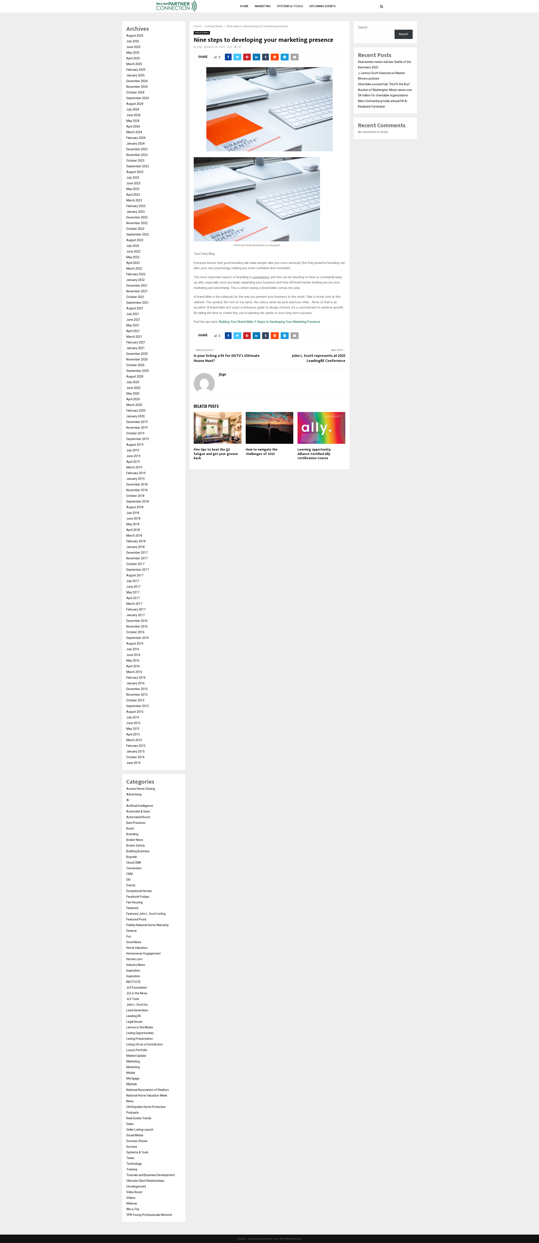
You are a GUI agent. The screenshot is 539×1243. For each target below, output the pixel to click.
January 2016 (135, 683)
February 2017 (135, 609)
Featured (132, 908)
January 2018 (135, 547)
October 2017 (135, 564)
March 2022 (134, 268)
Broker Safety (135, 845)
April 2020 (133, 399)
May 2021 (132, 325)
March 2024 (134, 132)
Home (244, 6)
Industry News (202, 33)
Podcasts (132, 1112)
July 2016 (132, 649)
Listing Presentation (139, 1038)
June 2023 (133, 183)
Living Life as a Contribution (144, 1044)
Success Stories (137, 1141)
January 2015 (135, 751)
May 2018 (132, 524)
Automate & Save (138, 811)
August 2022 (134, 240)
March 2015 (134, 740)
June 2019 (133, 456)
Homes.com (134, 959)
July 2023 (132, 177)
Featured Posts (136, 919)
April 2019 (133, 461)
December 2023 (137, 149)
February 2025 (135, 69)
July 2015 (132, 717)
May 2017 (132, 592)
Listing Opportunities (140, 1033)
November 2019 (137, 427)
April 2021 (133, 331)
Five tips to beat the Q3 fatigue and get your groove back (216, 454)
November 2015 (137, 694)
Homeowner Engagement (143, 953)
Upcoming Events (322, 6)
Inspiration (133, 970)
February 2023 (135, 206)
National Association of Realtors (147, 1089)
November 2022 (137, 223)
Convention (133, 868)
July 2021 (132, 314)
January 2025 (135, 75)
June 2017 (133, 586)
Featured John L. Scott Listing (145, 913)
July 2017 (132, 581)
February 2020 (135, 410)
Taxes (130, 1158)
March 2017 (134, 603)
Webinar (131, 1203)
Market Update (136, 1055)
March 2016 (134, 672)
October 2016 (135, 632)
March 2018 (134, 535)
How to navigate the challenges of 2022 (262, 452)
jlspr (199, 46)
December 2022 (137, 217)
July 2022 (132, 245)
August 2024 (134, 103)
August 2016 (134, 643)
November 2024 (137, 86)
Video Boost (134, 1192)
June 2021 (133, 319)
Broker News (134, 840)
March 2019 (134, 467)
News (130, 1101)
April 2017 (133, 598)
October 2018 (135, 495)
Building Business (137, 851)
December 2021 (137, 285)
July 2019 (132, 450)
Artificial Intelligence (139, 805)
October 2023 (135, 160)
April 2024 (133, 126)
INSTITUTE (133, 982)
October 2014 (135, 757)
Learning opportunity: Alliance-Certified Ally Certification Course (314, 454)
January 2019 (135, 478)
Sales (130, 1124)
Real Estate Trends (138, 1118)
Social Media (134, 1135)
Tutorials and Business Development (150, 1175)
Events (130, 885)
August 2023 (134, 172)
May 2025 (132, 52)
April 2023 (133, 194)
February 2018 (135, 541)
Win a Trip (132, 1209)
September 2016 (137, 637)
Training (131, 1169)
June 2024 (133, 115)
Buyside (131, 857)
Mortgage (132, 1078)
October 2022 (135, 228)
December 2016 (137, 620)
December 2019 (137, 422)
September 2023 (137, 166)
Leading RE (133, 1016)
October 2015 (135, 700)
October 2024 (135, 92)
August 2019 (134, 444)
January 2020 (135, 416)
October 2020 (135, 365)
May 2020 (132, 393)
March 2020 (134, 405)
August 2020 (134, 376)
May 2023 (132, 189)
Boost (130, 828)
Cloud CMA (133, 862)
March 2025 (134, 64)
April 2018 (133, 530)
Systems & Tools (290, 6)
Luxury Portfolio (136, 1050)
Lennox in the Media (139, 1027)
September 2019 (137, 439)
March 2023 (134, 200)
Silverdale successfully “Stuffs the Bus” (384, 84)
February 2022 (135, 274)
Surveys (131, 1146)
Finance (131, 930)
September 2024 (137, 98)
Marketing (263, 6)
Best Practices (135, 822)
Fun (128, 936)
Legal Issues (134, 1021)
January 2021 (135, 348)
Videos (130, 1197)
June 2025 (133, 47)
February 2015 (135, 745)
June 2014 (133, 762)
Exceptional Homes (139, 891)
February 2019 (135, 473)
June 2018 (133, 518)
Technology (134, 1163)
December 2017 (137, 552)
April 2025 (133, 58)
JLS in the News (136, 993)
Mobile (130, 1072)
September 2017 (137, 569)
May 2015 (132, 728)
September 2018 (137, 501)
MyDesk (131, 1084)
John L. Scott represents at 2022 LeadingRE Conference (318, 358)
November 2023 (137, 155)
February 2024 (135, 138)
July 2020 (132, 382)
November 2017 (137, 558)
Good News (133, 942)
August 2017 (134, 575)
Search (362, 27)
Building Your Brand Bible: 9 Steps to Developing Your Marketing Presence (269, 322)
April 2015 (133, 734)
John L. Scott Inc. (137, 1004)
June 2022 (133, 251)
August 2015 (134, 711)
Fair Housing (134, 902)
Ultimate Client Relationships (145, 1180)
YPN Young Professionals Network (149, 1214)
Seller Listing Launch (139, 1129)
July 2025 (132, 41)
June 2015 (133, 723)
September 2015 (137, 706)
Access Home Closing (140, 788)
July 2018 (132, 512)
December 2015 (137, 689)
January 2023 (135, 211)
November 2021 (137, 291)
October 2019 (135, 433)
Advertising (133, 794)
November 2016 (137, 626)
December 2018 (137, 484)
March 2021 (134, 336)
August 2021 (134, 308)
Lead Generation (137, 1010)
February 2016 (135, 677)
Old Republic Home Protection (146, 1107)
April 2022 (133, 263)
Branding (132, 834)
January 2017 (135, 615)
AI (127, 800)
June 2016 (133, 655)
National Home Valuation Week (146, 1095)
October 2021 (135, 297)
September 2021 (137, 302)
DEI (128, 879)
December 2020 (137, 353)
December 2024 (137, 81)
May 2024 (132, 120)
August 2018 (134, 507)
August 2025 (134, 35)
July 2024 (132, 109)
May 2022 (132, 257)
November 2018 (137, 490)
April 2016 (133, 666)
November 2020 (137, 359)
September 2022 (137, 234)
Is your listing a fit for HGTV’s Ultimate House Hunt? (227, 358)
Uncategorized (136, 1186)
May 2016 (132, 660)
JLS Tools (132, 999)
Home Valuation (137, 947)
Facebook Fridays (137, 896)
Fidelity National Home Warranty (147, 925)
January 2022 (135, 280)
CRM (129, 874)
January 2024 (135, 143)
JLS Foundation (136, 987)
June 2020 (133, 388)
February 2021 (135, 342)
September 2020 (137, 370)
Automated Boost (138, 817)
